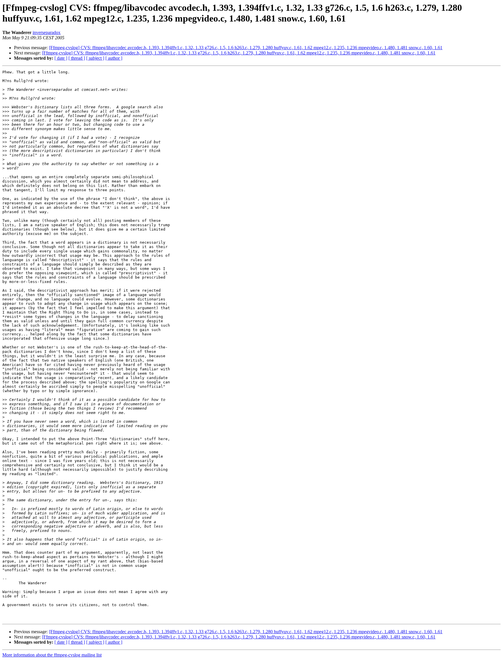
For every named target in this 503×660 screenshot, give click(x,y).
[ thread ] (76, 58)
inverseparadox (47, 32)
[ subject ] (95, 58)
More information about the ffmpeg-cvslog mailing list (52, 654)
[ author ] (113, 58)
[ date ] (60, 58)
